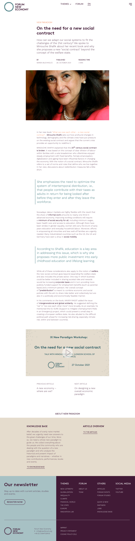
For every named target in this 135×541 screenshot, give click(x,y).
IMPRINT (63, 528)
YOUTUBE (119, 492)
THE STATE (64, 505)
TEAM (81, 492)
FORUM (79, 4)
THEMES (65, 4)
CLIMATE (63, 499)
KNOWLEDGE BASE (104, 512)
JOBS (99, 508)
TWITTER (119, 489)
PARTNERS (101, 505)
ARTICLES (101, 489)
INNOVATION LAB (67, 512)
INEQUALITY (65, 495)
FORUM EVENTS (103, 492)
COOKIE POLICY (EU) (68, 534)
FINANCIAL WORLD (67, 502)
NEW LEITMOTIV (66, 489)
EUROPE (63, 508)
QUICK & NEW (102, 502)
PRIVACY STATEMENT (68, 531)
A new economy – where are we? (46, 389)
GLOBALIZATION (66, 492)
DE (92, 4)
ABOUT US (83, 489)
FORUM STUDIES (103, 495)
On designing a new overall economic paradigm (84, 391)
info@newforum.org (44, 531)
